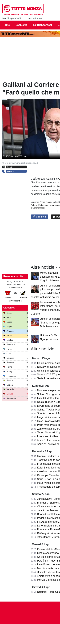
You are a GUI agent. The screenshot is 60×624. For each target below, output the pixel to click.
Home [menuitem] (6, 25)
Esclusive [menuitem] (21, 25)
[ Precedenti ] (15, 301)
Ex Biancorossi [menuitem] (42, 25)
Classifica (9, 307)
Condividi (41, 216)
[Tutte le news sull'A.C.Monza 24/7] (23, 10)
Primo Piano (45, 202)
